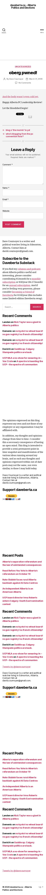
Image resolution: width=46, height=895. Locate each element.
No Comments (25, 83)
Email (5, 199)
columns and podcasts (29, 269)
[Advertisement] (23, 36)
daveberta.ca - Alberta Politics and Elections (23, 6)
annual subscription (19, 285)
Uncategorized (23, 66)
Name (5, 188)
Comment (7, 165)
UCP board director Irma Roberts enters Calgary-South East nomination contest (22, 600)
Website (5, 211)
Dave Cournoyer (16, 79)
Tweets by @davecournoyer (16, 666)
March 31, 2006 (36, 79)
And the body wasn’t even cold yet (20, 96)
